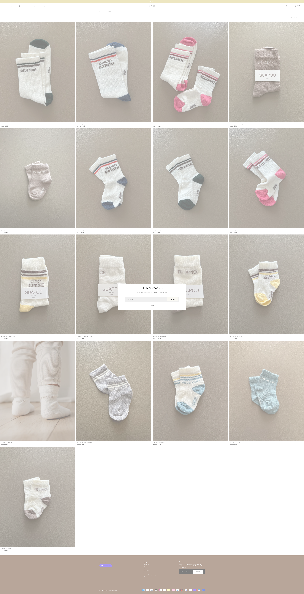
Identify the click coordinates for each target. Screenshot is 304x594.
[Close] (182, 287)
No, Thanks (152, 305)
